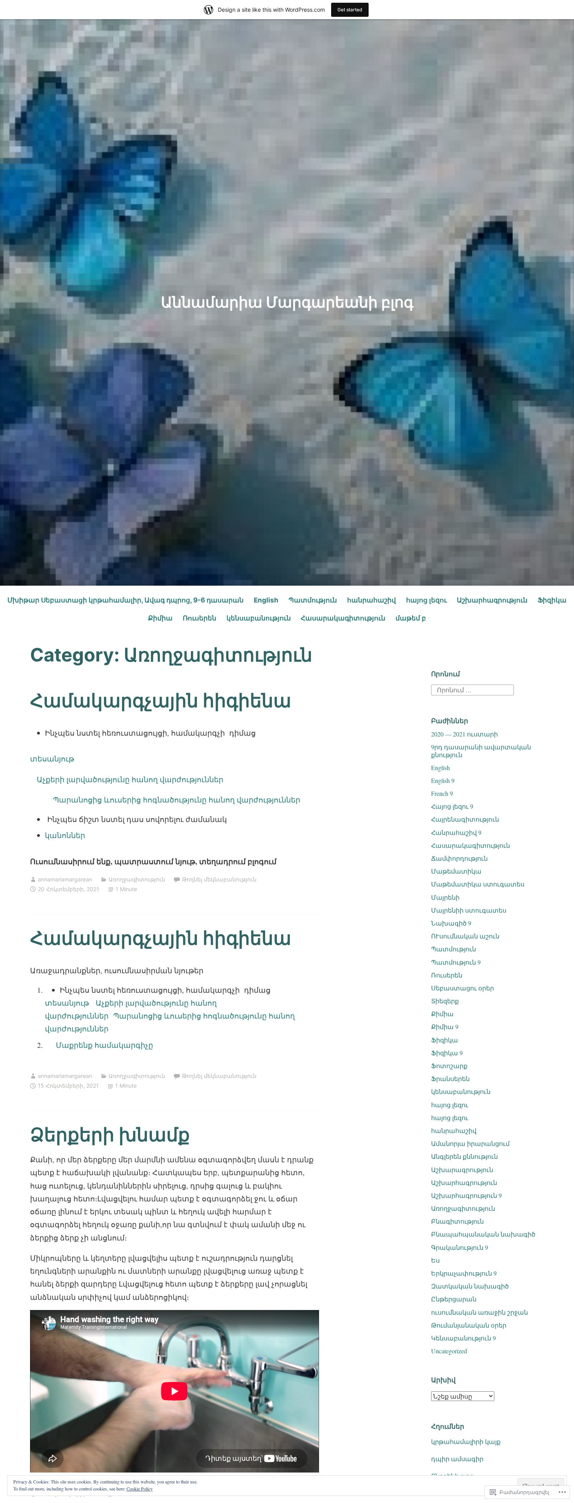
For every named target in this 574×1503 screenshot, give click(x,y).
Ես (435, 1260)
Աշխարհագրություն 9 (466, 1195)
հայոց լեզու (426, 600)
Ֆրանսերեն (450, 1078)
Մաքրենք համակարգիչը (99, 1045)
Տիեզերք (445, 1001)
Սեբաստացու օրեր (462, 988)
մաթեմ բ (411, 618)
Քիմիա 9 (444, 1026)
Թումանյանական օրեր (468, 1325)
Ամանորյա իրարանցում (470, 1143)
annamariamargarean (65, 879)
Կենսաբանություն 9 (463, 1338)
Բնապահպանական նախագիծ (483, 1234)
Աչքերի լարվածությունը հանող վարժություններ (126, 779)
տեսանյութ (52, 758)
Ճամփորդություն (459, 858)
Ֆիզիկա (552, 600)
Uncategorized (449, 1351)
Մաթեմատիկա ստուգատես (477, 884)
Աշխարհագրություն (492, 600)
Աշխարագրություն (462, 1169)
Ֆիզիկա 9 (447, 1053)
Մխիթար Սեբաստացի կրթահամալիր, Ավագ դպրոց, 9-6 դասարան (125, 600)
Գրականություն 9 (459, 1247)
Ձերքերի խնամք (110, 1134)
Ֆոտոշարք (449, 1066)
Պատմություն (313, 600)
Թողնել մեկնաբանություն (219, 879)
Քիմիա (160, 618)
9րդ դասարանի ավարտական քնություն (481, 750)
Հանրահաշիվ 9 (456, 832)
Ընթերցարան (453, 1299)
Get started (349, 10)
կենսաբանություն (258, 618)
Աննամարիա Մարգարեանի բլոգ (287, 302)
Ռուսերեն (199, 618)
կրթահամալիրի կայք (466, 1441)
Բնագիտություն (457, 1221)
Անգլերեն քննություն (464, 1156)
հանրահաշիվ (371, 600)
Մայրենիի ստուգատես (468, 910)
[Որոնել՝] (472, 688)
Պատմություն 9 (456, 962)
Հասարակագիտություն (343, 618)
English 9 (443, 780)
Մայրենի (445, 897)
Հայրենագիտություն (465, 819)
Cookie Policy (140, 1488)
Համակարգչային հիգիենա (160, 700)
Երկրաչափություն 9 (464, 1273)
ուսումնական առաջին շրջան (479, 1312)
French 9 (442, 793)
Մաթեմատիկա (456, 871)
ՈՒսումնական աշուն (465, 936)
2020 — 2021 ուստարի (464, 734)
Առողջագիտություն (137, 879)
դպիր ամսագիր (457, 1459)
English (266, 600)
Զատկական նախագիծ (470, 1286)
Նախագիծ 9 (451, 923)
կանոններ (65, 835)
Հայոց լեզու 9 (452, 806)
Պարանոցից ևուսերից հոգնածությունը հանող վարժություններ (174, 799)
